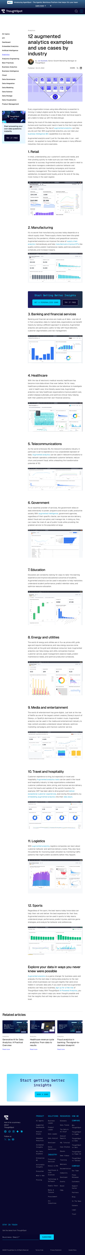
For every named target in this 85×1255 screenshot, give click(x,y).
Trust (74, 1211)
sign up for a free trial (64, 984)
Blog (73, 1193)
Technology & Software (53, 1177)
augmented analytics (63, 125)
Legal (74, 1206)
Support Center (75, 1184)
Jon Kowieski (42, 57)
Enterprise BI (40, 1156)
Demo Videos (64, 1152)
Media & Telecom (51, 1188)
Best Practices (8, 59)
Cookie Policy (72, 1247)
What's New (40, 1172)
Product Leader (51, 1125)
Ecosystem (40, 1168)
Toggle (76, 7)
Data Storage (7, 92)
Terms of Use (39, 1247)
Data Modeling (7, 84)
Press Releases (75, 1173)
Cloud (4, 72)
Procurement (52, 1193)
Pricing (39, 1177)
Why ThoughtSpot (76, 1123)
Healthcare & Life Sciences (53, 1169)
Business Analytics (9, 64)
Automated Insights (40, 1143)
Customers (75, 1178)
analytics (31, 27)
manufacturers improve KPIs (67, 241)
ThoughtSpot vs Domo (76, 1136)
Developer (51, 1139)
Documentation (65, 1165)
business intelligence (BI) (38, 130)
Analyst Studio (39, 1129)
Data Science (7, 88)
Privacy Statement (55, 1247)
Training (63, 1157)
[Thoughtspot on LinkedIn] (9, 1136)
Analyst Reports (63, 1134)
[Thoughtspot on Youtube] (13, 1136)
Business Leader (51, 1118)
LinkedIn (81, 65)
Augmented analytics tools (48, 776)
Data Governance (8, 76)
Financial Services (51, 1157)
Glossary (63, 1117)
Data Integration (8, 80)
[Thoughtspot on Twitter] (5, 1136)
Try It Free (12, 135)
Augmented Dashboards (40, 1123)
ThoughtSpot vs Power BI (76, 1149)
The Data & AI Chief (64, 1127)
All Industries (52, 1199)
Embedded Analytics (10, 43)
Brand (62, 1182)
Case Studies (65, 1144)
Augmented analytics (41, 451)
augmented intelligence (48, 510)
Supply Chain (53, 1182)
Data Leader (52, 1131)
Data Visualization (9, 97)
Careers (75, 1202)
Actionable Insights (40, 1162)
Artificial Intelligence (10, 47)
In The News (76, 1198)
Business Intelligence (10, 68)
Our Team (75, 1167)
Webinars (63, 1161)
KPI (3, 35)
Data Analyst (53, 1135)
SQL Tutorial (65, 1139)
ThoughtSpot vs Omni (76, 1143)
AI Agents (40, 1117)
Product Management (10, 101)
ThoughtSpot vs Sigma (76, 1130)
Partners (75, 1189)
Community (63, 1169)
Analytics (6, 51)
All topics (6, 31)
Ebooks (62, 1148)
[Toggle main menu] (81, 7)
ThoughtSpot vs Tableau (76, 1156)
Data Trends (64, 1122)
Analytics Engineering (10, 55)
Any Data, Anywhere (40, 1149)
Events (62, 1178)
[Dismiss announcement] (81, 2)
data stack (68, 793)
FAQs (61, 1187)
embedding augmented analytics (41, 793)
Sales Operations (52, 1145)
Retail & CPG (53, 1162)
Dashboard (6, 39)
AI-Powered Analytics (68, 987)
